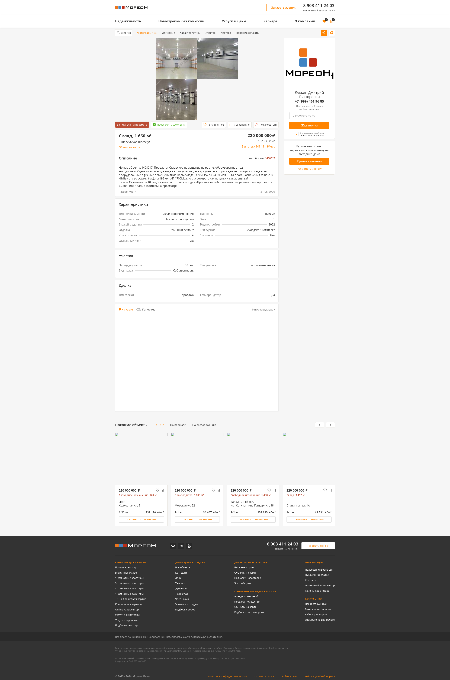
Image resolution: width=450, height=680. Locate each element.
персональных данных (312, 135)
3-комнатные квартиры (129, 588)
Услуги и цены (234, 21)
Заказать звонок (283, 7)
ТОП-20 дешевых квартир (130, 599)
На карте (127, 309)
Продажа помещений (247, 601)
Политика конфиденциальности (227, 676)
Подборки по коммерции (249, 612)
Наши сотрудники (316, 604)
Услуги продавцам (126, 620)
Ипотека (225, 32)
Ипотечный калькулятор (320, 585)
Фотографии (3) (147, 32)
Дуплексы (181, 588)
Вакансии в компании (318, 609)
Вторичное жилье (126, 572)
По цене (159, 425)
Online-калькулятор (127, 609)
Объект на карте (129, 147)
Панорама (148, 309)
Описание (168, 32)
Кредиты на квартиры (128, 604)
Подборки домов (185, 609)
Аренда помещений (246, 596)
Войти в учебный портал (320, 676)
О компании (305, 21)
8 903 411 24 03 (319, 5)
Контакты (311, 580)
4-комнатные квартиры (129, 594)
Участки (180, 583)
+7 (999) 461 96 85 (309, 101)
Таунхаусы (181, 594)
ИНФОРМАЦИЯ (314, 562)
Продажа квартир (126, 567)
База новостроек (244, 567)
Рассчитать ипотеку (309, 169)
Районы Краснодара (317, 591)
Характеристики (190, 32)
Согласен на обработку (312, 134)
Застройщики (242, 583)
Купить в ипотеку (309, 161)
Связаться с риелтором (141, 519)
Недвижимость (128, 21)
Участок (210, 32)
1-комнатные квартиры (129, 578)
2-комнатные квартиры (129, 583)
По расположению (204, 425)
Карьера (270, 21)
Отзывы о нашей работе (320, 620)
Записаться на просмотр (132, 124)
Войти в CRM (289, 676)
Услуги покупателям (127, 615)
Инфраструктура (262, 309)
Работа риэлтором (316, 614)
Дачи (178, 578)
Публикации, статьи (317, 575)
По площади (178, 425)
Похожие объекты (247, 32)
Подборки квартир (126, 625)
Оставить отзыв (264, 676)
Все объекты (183, 567)
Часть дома (182, 599)
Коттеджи (181, 572)
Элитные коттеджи (186, 604)
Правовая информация (319, 569)
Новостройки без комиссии (181, 21)
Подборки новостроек (247, 578)
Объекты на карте (245, 572)
